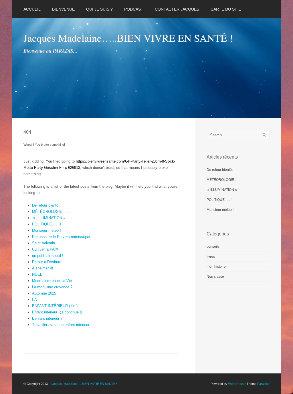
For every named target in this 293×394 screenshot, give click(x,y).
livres (211, 257)
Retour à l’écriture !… (49, 262)
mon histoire (216, 267)
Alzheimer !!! (42, 268)
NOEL (37, 274)
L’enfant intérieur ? (47, 318)
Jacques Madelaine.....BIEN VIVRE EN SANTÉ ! (84, 383)
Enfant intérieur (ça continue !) (57, 312)
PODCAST (133, 9)
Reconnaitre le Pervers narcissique (61, 237)
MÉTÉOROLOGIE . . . (50, 211)
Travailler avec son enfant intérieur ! (62, 325)
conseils (213, 247)
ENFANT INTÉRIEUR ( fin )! (55, 306)
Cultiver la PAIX (45, 249)
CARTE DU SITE (226, 9)
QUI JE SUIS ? (99, 9)
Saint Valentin (43, 243)
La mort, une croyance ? (52, 287)
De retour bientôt (46, 205)
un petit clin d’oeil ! (47, 255)
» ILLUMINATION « (49, 218)
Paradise (263, 383)
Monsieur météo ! (46, 230)
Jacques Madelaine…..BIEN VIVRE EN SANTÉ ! (128, 38)
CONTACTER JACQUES (177, 9)
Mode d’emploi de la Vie (52, 281)
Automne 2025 (44, 293)
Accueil (32, 9)
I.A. (35, 299)
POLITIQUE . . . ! (46, 224)
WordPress (236, 383)
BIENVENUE (63, 9)
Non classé (215, 277)
